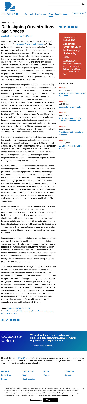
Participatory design (24, 311)
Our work (29, 14)
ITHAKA (21, 358)
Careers (68, 375)
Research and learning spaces (43, 311)
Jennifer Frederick (8, 36)
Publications (40, 14)
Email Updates (28, 379)
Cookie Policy (67, 395)
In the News (6, 375)
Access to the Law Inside (70, 107)
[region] (43, 394)
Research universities (9, 313)
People (58, 14)
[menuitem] (29, 14)
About (66, 14)
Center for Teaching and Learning (29, 44)
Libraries (11, 308)
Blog (51, 14)
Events (4, 379)
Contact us (79, 14)
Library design (11, 311)
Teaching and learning (23, 308)
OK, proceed (50, 400)
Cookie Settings (36, 400)
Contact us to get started (42, 345)
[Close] (83, 388)
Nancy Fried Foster (24, 36)
